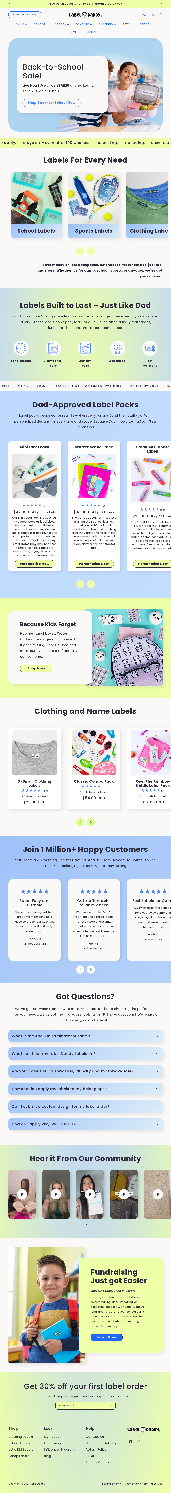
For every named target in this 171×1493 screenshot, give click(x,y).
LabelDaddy (38, 1483)
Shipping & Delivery (101, 1443)
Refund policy (110, 1483)
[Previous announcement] (9, 4)
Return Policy (96, 1449)
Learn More (107, 1337)
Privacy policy (130, 1483)
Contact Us (95, 1437)
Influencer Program (59, 1449)
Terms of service (152, 1483)
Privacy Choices (98, 1462)
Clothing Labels (20, 1437)
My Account (53, 1437)
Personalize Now (34, 564)
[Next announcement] (161, 4)
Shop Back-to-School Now (51, 102)
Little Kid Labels (20, 1449)
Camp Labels (19, 1456)
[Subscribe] (110, 1406)
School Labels (19, 1443)
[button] (23, 24)
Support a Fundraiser (25, 14)
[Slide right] (91, 251)
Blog (47, 1456)
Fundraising (53, 1443)
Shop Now (36, 668)
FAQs (90, 1456)
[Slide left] (80, 251)
